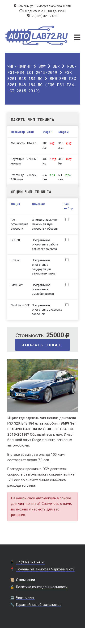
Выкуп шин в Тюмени (42, 625)
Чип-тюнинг (19, 66)
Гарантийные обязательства (38, 605)
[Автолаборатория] (36, 35)
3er (56, 66)
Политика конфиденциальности (42, 587)
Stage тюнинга (43, 440)
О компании (25, 580)
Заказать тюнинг (42, 345)
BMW (42, 66)
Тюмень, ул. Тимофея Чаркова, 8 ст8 (44, 6)
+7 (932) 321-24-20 (44, 16)
